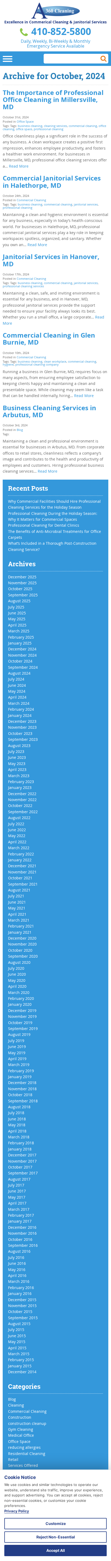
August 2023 (19, 745)
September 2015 (23, 1317)
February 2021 (21, 926)
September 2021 (23, 884)
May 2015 (16, 1341)
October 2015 (20, 1311)
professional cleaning (48, 129)
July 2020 (16, 968)
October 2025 (20, 588)
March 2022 (18, 847)
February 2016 (21, 1287)
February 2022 (21, 853)
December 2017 (22, 1155)
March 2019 (18, 1064)
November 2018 (22, 1088)
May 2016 (16, 1269)
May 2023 (16, 763)
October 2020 (20, 950)
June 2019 (17, 1046)
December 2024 (22, 649)
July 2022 (16, 823)
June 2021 (17, 902)
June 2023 (17, 757)
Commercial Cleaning (31, 200)
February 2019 (21, 1070)
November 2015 (22, 1305)
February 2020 (21, 998)
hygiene (8, 364)
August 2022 (19, 817)
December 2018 (22, 1082)
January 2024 (20, 715)
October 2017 (20, 1167)
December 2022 (22, 793)
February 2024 (21, 709)
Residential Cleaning (26, 1453)
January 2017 (20, 1221)
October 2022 (20, 805)
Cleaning (16, 1405)
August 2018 (19, 1106)
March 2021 (18, 920)
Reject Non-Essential (55, 1537)
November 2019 (22, 1016)
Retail (13, 1459)
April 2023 (17, 769)
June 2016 (17, 1263)
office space (24, 129)
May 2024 (16, 691)
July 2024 (16, 679)
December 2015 (22, 1299)
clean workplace (55, 361)
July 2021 (16, 895)
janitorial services (86, 204)
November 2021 (22, 872)
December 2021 (22, 865)
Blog (20, 430)
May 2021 (16, 908)
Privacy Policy (16, 1511)
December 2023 (22, 721)
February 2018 (21, 1142)
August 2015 (19, 1323)
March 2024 (18, 703)
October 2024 (20, 661)
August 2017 (19, 1179)
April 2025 (17, 625)
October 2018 (20, 1094)
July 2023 (16, 751)
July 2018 (16, 1112)
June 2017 (17, 1191)
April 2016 (17, 1275)
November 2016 (22, 1233)
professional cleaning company (37, 364)
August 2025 (19, 600)
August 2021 (19, 890)
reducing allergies (24, 1447)
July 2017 (16, 1185)
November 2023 (22, 727)
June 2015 (17, 1335)
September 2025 (23, 594)
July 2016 (16, 1257)
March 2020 (18, 992)
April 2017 (17, 1203)
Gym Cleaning (20, 1429)
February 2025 (21, 637)
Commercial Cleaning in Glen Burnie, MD (49, 339)
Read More (19, 166)
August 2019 (19, 1034)
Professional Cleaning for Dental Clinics (43, 525)
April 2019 (17, 1058)
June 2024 (17, 685)
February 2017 (21, 1215)
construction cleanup (27, 1423)
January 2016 (20, 1293)
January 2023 (20, 787)
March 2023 (18, 775)
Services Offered (23, 1465)
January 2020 (20, 1004)
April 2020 (17, 986)
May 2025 (16, 618)
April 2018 (17, 1131)
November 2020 (22, 944)
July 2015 (16, 1329)
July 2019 (16, 1040)
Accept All (55, 1550)
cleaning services (55, 126)
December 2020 (22, 938)
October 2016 (20, 1239)
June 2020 (17, 974)
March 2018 (18, 1136)
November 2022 (22, 799)
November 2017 (22, 1161)
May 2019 (16, 1052)
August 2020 (19, 962)
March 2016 (18, 1281)
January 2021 (20, 932)
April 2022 (17, 841)
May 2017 (16, 1197)
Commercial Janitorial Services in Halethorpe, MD (52, 182)
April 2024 (17, 697)
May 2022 (16, 835)
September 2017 (23, 1173)
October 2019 (20, 1022)
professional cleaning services (23, 286)
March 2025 (18, 630)
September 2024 (23, 667)
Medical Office (21, 1435)
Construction (19, 1417)
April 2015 (17, 1347)
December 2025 (22, 576)
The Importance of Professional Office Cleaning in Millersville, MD (53, 99)
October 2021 (20, 877)
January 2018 (20, 1149)
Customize (56, 1523)
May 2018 (16, 1124)
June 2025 (17, 612)
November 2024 (22, 655)
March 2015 (18, 1353)
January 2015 (20, 1365)
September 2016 (23, 1245)
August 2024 (19, 673)
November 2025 (22, 582)
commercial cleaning (83, 126)
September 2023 (23, 739)
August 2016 (19, 1251)
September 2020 (23, 956)
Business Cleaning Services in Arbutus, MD (49, 411)
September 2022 (23, 811)
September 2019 (23, 1028)
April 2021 (17, 914)
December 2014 (22, 1371)
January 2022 (20, 859)
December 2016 (22, 1227)
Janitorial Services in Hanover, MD (51, 260)
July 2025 (16, 607)
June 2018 (17, 1118)
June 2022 (17, 829)
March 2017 (18, 1209)
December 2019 (22, 1010)
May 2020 (16, 980)
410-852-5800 (60, 31)
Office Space (25, 121)
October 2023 (20, 733)
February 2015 (21, 1359)
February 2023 (21, 781)
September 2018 (23, 1100)
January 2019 (20, 1076)
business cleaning (30, 126)
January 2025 (20, 643)
